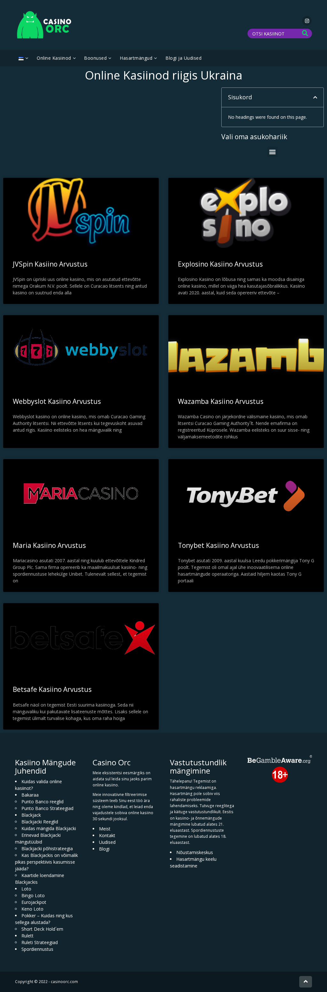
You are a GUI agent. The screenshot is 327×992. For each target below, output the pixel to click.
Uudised (107, 842)
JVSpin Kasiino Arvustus (50, 264)
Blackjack (31, 815)
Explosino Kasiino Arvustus (220, 264)
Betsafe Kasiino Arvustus (52, 689)
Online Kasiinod (54, 58)
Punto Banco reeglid (42, 802)
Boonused (95, 58)
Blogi (104, 849)
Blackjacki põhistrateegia (47, 848)
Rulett (27, 936)
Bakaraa (30, 795)
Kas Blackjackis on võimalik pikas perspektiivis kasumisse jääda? (46, 862)
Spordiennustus (37, 949)
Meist (104, 829)
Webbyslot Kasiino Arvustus (57, 401)
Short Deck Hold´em (42, 929)
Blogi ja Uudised (183, 58)
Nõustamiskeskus (194, 852)
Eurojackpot (33, 902)
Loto (26, 889)
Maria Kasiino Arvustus (49, 545)
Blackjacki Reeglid (39, 822)
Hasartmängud (136, 58)
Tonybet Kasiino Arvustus (218, 545)
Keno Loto (32, 909)
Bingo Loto (33, 895)
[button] (315, 97)
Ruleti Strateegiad (39, 942)
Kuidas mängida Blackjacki (48, 828)
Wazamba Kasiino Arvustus (220, 401)
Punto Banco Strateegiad (47, 808)
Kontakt (107, 835)
